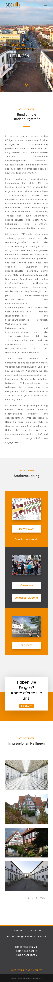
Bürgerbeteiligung (26, 597)
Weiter (43, 898)
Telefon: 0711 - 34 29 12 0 (26, 930)
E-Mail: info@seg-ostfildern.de (26, 936)
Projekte (26, 645)
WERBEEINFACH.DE (35, 978)
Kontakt (26, 706)
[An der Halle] (26, 789)
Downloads (26, 528)
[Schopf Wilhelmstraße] (26, 823)
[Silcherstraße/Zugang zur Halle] (26, 890)
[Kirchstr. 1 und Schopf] (26, 857)
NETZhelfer (23, 978)
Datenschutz (34, 970)
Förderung (26, 585)
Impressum (17, 970)
